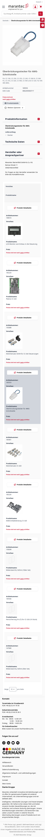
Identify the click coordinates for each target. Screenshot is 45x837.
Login (8, 99)
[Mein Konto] (35, 7)
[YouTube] (13, 743)
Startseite (6, 21)
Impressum (6, 776)
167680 (8, 648)
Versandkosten (7, 766)
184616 (8, 218)
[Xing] (17, 743)
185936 (8, 599)
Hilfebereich (6, 762)
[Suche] (40, 13)
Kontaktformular (18, 174)
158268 (8, 549)
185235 (8, 494)
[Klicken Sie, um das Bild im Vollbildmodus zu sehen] (22, 45)
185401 (8, 440)
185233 (8, 273)
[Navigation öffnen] (3, 7)
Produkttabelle (12, 103)
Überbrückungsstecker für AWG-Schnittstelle (26, 21)
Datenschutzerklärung (10, 769)
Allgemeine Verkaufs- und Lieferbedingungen (19, 773)
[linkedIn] (8, 743)
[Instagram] (3, 743)
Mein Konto (6, 784)
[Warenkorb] (40, 7)
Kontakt (5, 780)
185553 (8, 382)
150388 (8, 328)
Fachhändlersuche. (27, 729)
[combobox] (20, 13)
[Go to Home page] (18, 7)
